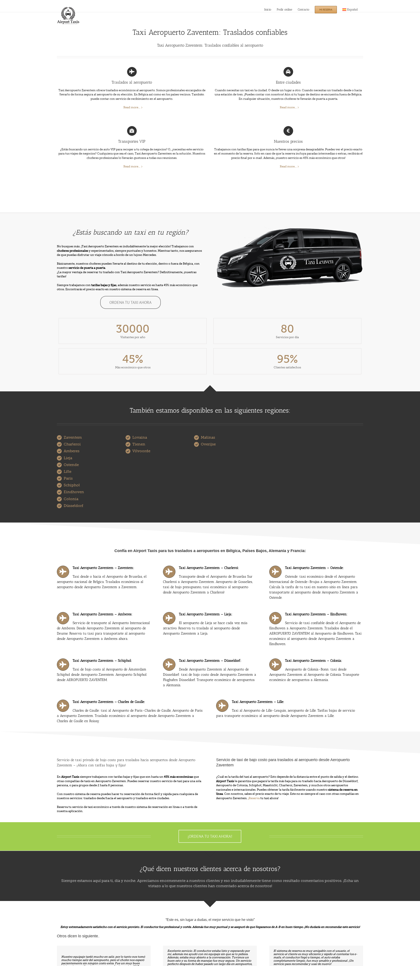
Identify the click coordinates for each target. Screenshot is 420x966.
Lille (67, 472)
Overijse (208, 444)
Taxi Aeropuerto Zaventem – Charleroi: (209, 568)
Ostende (71, 465)
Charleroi (72, 444)
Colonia (71, 499)
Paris (68, 478)
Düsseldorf (73, 506)
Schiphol (72, 485)
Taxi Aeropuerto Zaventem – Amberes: (102, 614)
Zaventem (73, 437)
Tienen (138, 444)
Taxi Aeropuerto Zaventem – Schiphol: (102, 660)
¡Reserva (254, 798)
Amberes (71, 451)
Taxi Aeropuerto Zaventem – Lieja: (205, 614)
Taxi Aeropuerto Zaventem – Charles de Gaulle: (109, 702)
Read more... (131, 107)
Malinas (208, 437)
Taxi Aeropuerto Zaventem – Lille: (258, 702)
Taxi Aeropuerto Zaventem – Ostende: (314, 568)
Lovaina (139, 437)
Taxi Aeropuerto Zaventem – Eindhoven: (316, 614)
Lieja (68, 458)
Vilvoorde (141, 451)
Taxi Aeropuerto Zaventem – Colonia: (313, 660)
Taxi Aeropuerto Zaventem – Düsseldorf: (210, 660)
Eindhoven (74, 492)
